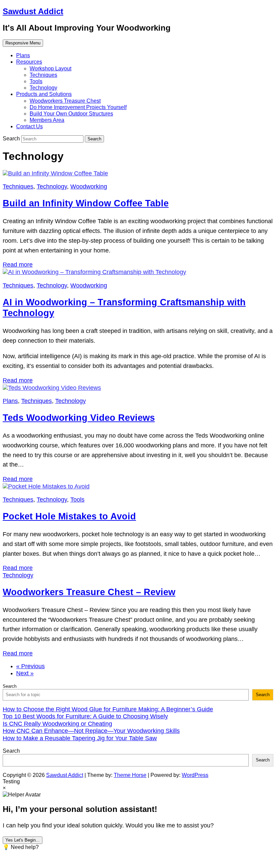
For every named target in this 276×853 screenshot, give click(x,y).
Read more (18, 264)
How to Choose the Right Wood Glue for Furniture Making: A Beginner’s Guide (108, 709)
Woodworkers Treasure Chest (65, 101)
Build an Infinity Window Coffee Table (86, 203)
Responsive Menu (22, 42)
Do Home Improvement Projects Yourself (78, 107)
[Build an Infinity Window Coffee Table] (55, 173)
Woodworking (88, 186)
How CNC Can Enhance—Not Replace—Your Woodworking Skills (91, 730)
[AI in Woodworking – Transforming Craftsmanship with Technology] (94, 272)
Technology (43, 88)
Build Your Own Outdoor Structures (71, 113)
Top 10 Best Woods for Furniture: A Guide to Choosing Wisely (85, 716)
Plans (23, 55)
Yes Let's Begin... (22, 840)
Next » (25, 673)
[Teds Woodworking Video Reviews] (52, 387)
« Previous (30, 666)
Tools (36, 81)
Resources (29, 62)
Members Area (47, 120)
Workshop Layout (50, 68)
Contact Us (29, 126)
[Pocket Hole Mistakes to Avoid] (46, 486)
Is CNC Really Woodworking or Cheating (57, 723)
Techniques (43, 75)
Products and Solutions (44, 94)
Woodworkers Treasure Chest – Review (89, 592)
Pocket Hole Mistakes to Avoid (69, 516)
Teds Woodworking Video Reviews (79, 418)
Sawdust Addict (33, 11)
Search (12, 138)
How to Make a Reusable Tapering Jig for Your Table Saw (80, 738)
